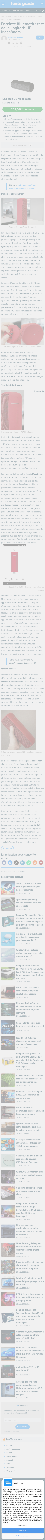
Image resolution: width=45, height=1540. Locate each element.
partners (16, 1489)
